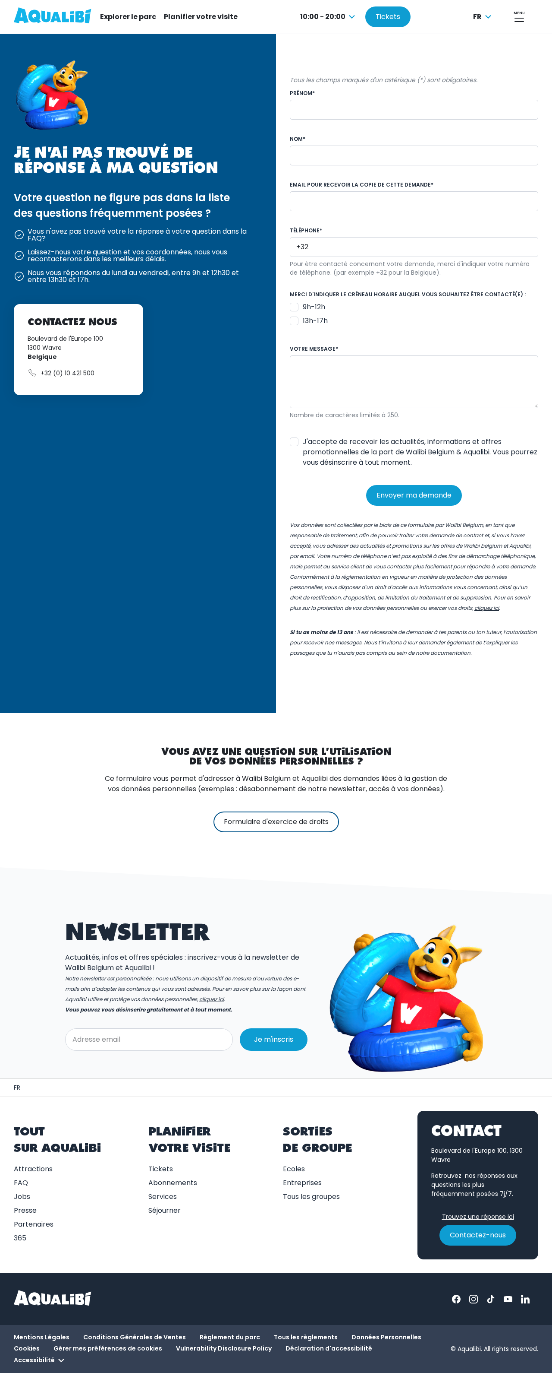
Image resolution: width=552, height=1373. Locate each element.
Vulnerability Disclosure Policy (224, 1348)
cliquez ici (211, 999)
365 (20, 1238)
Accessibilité (34, 1360)
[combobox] (329, 17)
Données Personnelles (386, 1337)
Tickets (160, 1169)
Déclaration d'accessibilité (328, 1348)
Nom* (297, 139)
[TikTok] (490, 1299)
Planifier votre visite (201, 17)
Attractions (33, 1169)
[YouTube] (508, 1299)
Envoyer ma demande (414, 495)
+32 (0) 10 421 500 (67, 373)
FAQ (21, 1183)
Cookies (27, 1348)
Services (162, 1197)
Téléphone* (306, 230)
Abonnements (172, 1183)
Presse (25, 1210)
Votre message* (314, 348)
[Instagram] (473, 1299)
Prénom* (302, 93)
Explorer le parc (128, 17)
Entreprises (302, 1183)
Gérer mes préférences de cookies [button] (107, 1348)
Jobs (22, 1197)
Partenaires (33, 1224)
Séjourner (164, 1210)
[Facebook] (456, 1299)
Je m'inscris (273, 1039)
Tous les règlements (306, 1337)
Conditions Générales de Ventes (134, 1337)
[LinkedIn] (525, 1299)
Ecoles (294, 1169)
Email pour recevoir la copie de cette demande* (361, 184)
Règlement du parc (230, 1337)
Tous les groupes (311, 1197)
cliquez (486, 608)
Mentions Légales (41, 1337)
